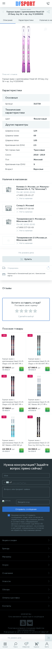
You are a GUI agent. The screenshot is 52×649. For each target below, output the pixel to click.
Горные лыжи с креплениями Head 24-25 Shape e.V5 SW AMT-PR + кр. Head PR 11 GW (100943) (12, 404)
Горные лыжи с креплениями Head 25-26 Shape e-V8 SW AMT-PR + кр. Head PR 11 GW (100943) (38, 364)
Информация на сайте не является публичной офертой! (26, 632)
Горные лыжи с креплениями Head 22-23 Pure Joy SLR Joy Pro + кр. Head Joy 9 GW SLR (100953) (39, 445)
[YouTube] (23, 623)
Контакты (6, 606)
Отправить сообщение (26, 509)
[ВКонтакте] (30, 623)
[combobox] (7, 482)
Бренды (5, 548)
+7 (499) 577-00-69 (25, 208)
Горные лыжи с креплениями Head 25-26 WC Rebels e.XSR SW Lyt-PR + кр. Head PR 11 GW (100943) (12, 445)
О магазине (7, 573)
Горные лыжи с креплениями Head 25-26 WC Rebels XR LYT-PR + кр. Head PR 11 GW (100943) (38, 404)
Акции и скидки (9, 540)
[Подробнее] (21, 369)
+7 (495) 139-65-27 (25, 195)
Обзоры (6, 589)
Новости (6, 581)
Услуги (5, 565)
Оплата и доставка (11, 598)
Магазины (6, 557)
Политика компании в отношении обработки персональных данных (26, 629)
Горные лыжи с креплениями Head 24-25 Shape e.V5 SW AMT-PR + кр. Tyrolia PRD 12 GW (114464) (12, 364)
